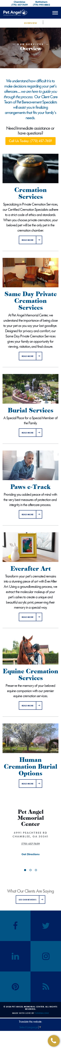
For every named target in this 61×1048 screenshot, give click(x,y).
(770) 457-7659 (19, 4)
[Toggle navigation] (55, 13)
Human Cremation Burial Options (30, 766)
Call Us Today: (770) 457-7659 (30, 141)
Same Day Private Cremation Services (30, 301)
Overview (30, 23)
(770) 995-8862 (41, 4)
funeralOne (42, 1013)
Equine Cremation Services (30, 674)
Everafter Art (30, 568)
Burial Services (30, 410)
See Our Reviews (27, 899)
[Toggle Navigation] (43, 22)
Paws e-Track (30, 487)
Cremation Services (30, 193)
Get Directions (30, 854)
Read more (32, 239)
